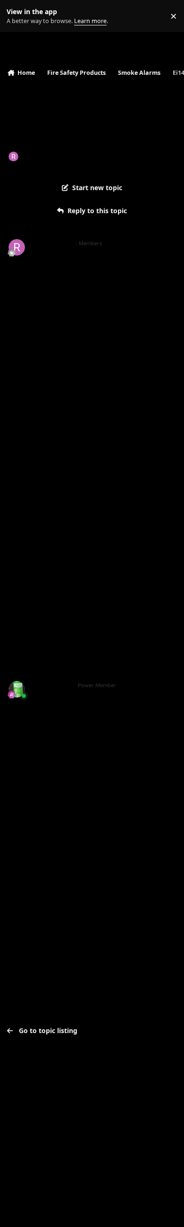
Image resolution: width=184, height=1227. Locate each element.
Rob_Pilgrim (42, 156)
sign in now (27, 869)
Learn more (18, 16)
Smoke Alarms (117, 156)
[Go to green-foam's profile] (16, 689)
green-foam (51, 685)
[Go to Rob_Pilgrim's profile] (13, 156)
